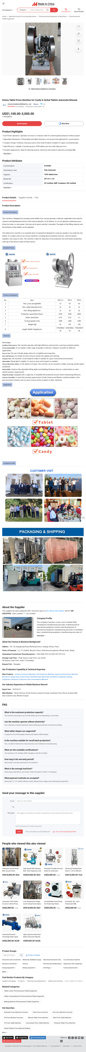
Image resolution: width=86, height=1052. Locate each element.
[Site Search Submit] (54, 10)
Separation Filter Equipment (73, 964)
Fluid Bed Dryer (35, 677)
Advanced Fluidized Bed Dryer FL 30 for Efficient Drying (73, 870)
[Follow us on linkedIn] (61, 1041)
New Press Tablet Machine (62, 1017)
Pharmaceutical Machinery (52, 964)
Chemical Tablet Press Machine (64, 1023)
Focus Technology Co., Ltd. (27, 1046)
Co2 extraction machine (71, 960)
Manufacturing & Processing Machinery (22, 16)
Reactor (25, 964)
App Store (8, 1037)
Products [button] (22, 10)
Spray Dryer (15, 677)
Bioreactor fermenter (9, 964)
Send (19, 831)
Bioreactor (6, 677)
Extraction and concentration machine (15, 960)
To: (14, 807)
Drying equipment (8, 968)
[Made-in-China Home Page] (43, 4)
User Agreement (55, 1046)
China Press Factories (40, 1012)
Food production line (70, 968)
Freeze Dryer (24, 677)
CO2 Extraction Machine (45, 674)
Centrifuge (46, 968)
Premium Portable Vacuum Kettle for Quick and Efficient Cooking (53, 870)
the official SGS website (55, 611)
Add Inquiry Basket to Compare (43, 89)
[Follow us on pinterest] (82, 1037)
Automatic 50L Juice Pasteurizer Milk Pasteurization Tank (72, 903)
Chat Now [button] (65, 123)
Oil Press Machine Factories (13, 1017)
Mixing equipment (29, 968)
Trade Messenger (38, 1037)
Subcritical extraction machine (53, 960)
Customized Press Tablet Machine (37, 1023)
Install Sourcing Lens (13, 1041)
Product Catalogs (34, 955)
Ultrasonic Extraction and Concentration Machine (29, 679)
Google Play (21, 1037)
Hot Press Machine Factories (62, 1012)
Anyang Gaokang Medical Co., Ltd (19, 104)
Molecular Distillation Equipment (54, 677)
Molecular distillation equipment (34, 960)
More (4, 1032)
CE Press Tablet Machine (12, 1023)
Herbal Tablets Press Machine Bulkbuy (17, 1028)
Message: (11, 813)
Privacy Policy (77, 1046)
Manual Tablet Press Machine (38, 1017)
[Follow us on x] (72, 1037)
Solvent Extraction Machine (25, 674)
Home (4, 16)
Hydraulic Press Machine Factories (16, 1012)
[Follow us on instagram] (76, 1037)
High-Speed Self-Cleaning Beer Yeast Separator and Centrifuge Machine (32, 870)
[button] (3, 3)
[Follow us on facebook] (69, 1037)
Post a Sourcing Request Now (64, 831)
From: (13, 801)
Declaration (66, 1046)
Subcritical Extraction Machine (66, 674)
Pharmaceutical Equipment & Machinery (53, 16)
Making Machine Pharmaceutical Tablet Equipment (21, 1001)
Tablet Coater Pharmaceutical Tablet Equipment (20, 991)
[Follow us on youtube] (79, 1037)
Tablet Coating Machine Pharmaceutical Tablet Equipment (24, 996)
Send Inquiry (22, 123)
